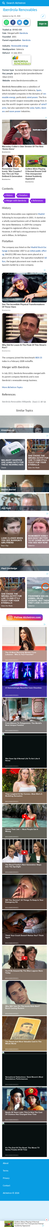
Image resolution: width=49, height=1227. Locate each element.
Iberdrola (23, 33)
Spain (38, 90)
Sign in (42, 23)
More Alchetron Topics (12, 387)
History (9, 195)
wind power (32, 97)
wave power (15, 111)
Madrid (41, 214)
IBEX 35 (38, 358)
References (38, 201)
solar (32, 108)
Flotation (23, 195)
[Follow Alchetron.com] (24, 621)
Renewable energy (19, 46)
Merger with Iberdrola (16, 201)
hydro (37, 108)
